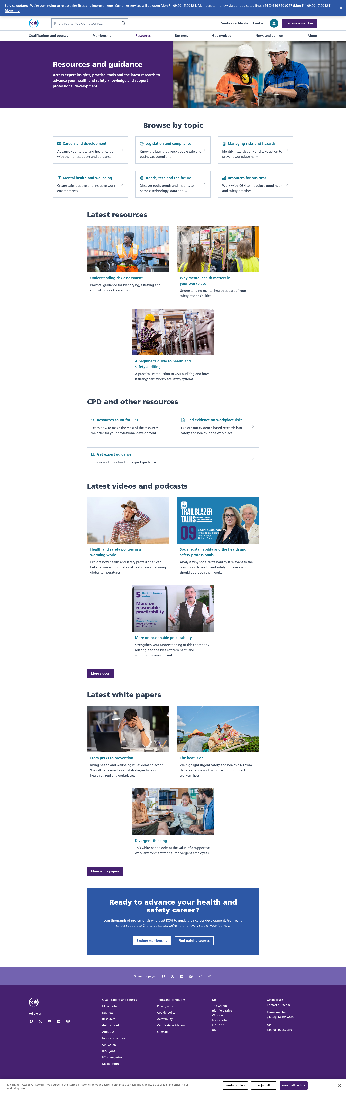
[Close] (339, 1085)
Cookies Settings (235, 1085)
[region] (173, 1086)
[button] (48, 36)
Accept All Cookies (293, 1085)
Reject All (264, 1085)
